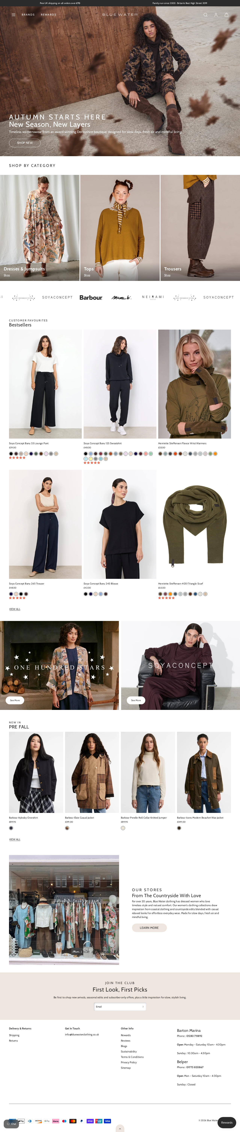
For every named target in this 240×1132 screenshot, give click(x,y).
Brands (28, 14)
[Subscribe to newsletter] (143, 1006)
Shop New (25, 143)
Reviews (125, 1040)
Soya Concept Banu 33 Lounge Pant (29, 443)
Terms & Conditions (132, 1057)
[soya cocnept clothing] (184, 297)
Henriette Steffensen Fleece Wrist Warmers (182, 443)
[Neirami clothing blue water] (219, 297)
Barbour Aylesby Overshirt (23, 817)
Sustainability (129, 1051)
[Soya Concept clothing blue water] (23, 297)
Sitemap (126, 1067)
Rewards (48, 14)
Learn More (149, 928)
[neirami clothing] (118, 297)
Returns (13, 1040)
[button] (13, 14)
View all (14, 608)
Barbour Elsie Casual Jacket (79, 817)
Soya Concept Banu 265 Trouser (26, 583)
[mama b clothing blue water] (86, 297)
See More (15, 700)
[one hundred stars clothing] (150, 297)
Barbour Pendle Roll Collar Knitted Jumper (144, 817)
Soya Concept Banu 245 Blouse (101, 583)
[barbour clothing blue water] (56, 297)
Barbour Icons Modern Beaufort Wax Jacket (200, 817)
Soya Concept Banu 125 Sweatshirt (103, 443)
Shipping (14, 1035)
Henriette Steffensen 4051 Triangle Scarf (180, 583)
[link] (216, 14)
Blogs (124, 1046)
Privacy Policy (129, 1062)
